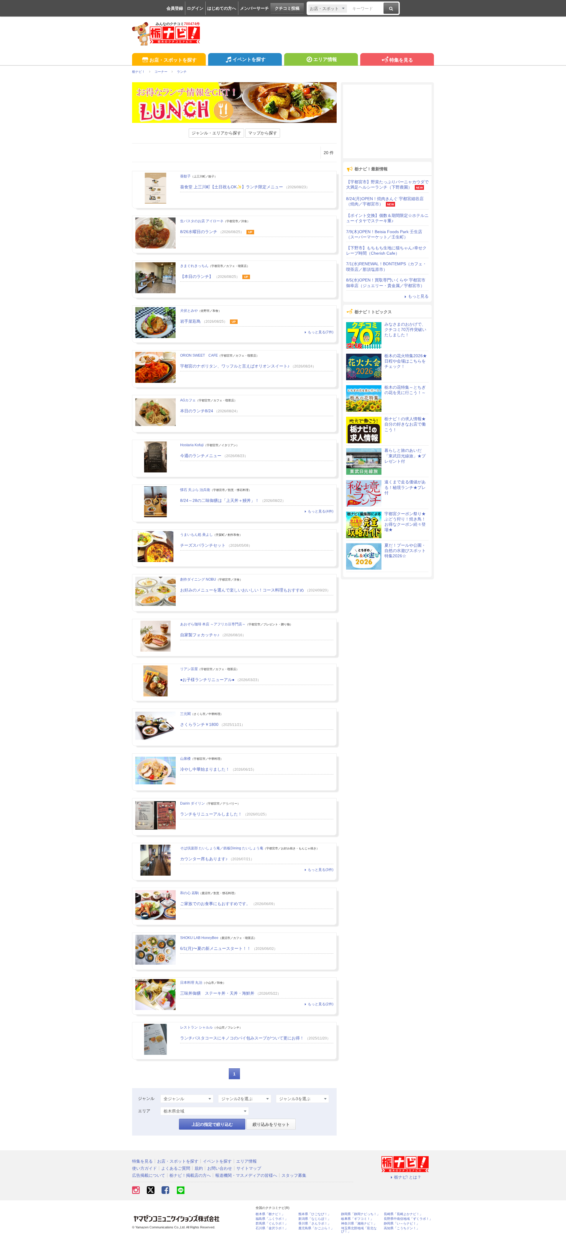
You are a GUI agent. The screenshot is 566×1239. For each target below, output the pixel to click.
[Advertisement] (387, 121)
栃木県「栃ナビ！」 (270, 1214)
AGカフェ (188, 400)
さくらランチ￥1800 (199, 724)
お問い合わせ (219, 1168)
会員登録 (175, 8)
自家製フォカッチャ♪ (199, 634)
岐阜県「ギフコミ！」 (357, 1218)
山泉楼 (185, 759)
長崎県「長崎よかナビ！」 (403, 1214)
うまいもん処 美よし (196, 535)
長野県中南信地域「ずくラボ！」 (408, 1218)
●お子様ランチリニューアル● (207, 679)
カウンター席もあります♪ (204, 858)
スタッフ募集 (294, 1175)
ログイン (195, 8)
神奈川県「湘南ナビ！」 (359, 1223)
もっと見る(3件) (320, 870)
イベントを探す (249, 59)
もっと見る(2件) (320, 1004)
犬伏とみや (189, 311)
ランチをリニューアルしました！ (211, 814)
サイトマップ (248, 1168)
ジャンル (146, 1098)
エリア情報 (325, 59)
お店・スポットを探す (173, 59)
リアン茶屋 (189, 669)
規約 (199, 1168)
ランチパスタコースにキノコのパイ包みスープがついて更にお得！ (242, 1038)
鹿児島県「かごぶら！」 (316, 1228)
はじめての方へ (221, 8)
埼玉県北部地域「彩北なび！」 (359, 1230)
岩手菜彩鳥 (190, 321)
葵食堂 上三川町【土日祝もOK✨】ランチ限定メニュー (231, 186)
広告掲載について (148, 1175)
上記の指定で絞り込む (212, 1124)
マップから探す (262, 133)
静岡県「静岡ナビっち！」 (360, 1214)
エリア (144, 1110)
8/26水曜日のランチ (198, 231)
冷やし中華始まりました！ (205, 769)
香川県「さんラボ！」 (314, 1223)
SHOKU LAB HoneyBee (199, 938)
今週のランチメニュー (200, 455)
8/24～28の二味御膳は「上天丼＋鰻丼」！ (219, 500)
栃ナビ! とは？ (407, 1177)
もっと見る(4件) (320, 511)
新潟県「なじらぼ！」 (314, 1218)
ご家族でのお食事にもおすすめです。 (215, 903)
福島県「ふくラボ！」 (272, 1218)
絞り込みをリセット (271, 1124)
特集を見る (401, 59)
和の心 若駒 (189, 893)
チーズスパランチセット (203, 545)
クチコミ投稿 (287, 8)
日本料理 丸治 (191, 983)
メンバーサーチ (254, 8)
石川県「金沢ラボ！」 (272, 1228)
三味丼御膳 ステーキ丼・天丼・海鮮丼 (217, 993)
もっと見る (418, 296)
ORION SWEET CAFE (199, 355)
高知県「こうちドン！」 (401, 1228)
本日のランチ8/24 (196, 410)
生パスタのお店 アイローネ (201, 221)
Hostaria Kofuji (192, 445)
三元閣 (185, 714)
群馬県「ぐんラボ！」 (272, 1223)
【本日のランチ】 (196, 276)
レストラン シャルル (196, 1027)
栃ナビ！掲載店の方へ (190, 1175)
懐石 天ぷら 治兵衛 (195, 490)
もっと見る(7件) (320, 332)
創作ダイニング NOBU (198, 579)
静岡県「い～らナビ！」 (401, 1223)
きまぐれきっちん (194, 266)
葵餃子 (185, 176)
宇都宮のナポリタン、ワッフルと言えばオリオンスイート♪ (234, 366)
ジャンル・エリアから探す (216, 133)
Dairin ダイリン (192, 803)
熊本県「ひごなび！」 (314, 1214)
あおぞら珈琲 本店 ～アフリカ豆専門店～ (213, 624)
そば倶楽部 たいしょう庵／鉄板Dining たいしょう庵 (221, 848)
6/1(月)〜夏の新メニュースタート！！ (215, 948)
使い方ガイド (144, 1168)
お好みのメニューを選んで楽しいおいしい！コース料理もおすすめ (242, 590)
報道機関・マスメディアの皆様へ (246, 1175)
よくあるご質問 (175, 1168)
